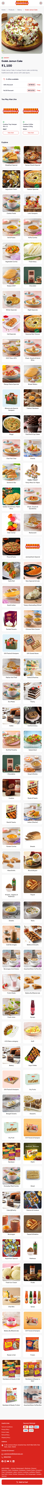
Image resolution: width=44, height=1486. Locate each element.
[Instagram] (5, 1461)
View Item (11, 132)
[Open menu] (3, 3)
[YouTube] (8, 1461)
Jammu (20, 1472)
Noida (10, 1474)
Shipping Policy (6, 1437)
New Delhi (5, 1474)
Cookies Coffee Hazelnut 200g (28, 125)
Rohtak (15, 1474)
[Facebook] (2, 1461)
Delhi (9, 1470)
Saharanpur (21, 1474)
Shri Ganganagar (31, 1474)
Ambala (13, 1468)
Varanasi (4, 1476)
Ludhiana (32, 1472)
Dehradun (4, 1470)
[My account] (40, 3)
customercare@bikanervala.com (13, 1454)
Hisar (3, 1472)
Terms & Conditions (7, 1427)
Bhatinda (27, 1468)
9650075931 (7, 1457)
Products (11, 10)
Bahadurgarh (20, 1468)
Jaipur (15, 1472)
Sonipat (39, 1474)
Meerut (38, 1472)
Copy (38, 84)
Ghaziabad (22, 1470)
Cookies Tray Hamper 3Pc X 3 (10, 125)
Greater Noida (30, 1470)
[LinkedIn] (13, 1461)
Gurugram (39, 1470)
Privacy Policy (5, 1429)
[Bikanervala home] (22, 3)
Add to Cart (23, 1482)
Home (4, 10)
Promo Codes (5, 1432)
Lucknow (25, 1472)
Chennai (33, 1468)
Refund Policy (5, 1435)
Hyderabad (9, 1472)
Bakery (19, 10)
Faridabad (15, 1470)
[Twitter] (11, 1461)
